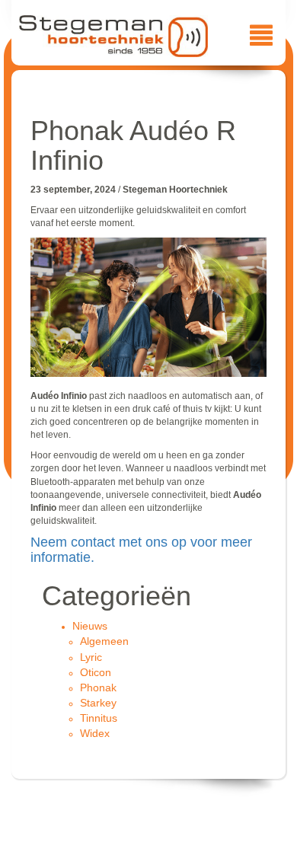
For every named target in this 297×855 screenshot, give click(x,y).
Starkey (98, 703)
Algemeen (104, 641)
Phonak (98, 687)
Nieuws (89, 626)
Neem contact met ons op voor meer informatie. (141, 549)
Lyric (91, 657)
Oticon (95, 672)
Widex (95, 733)
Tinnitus (98, 718)
